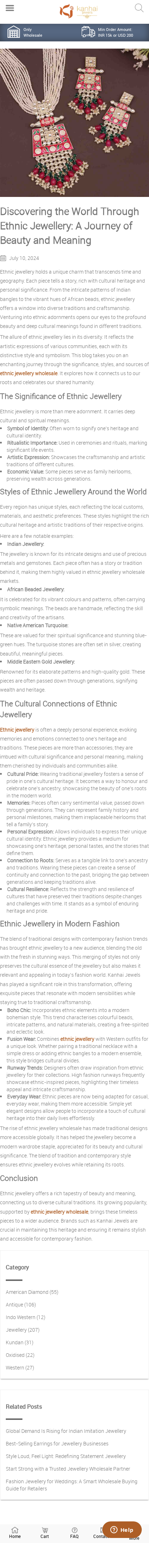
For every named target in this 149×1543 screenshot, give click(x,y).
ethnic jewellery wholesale (29, 373)
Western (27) (20, 1367)
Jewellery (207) (22, 1329)
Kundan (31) (19, 1342)
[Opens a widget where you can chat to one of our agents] (122, 1530)
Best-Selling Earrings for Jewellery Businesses (57, 1443)
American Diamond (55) (32, 1291)
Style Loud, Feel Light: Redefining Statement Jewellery (66, 1456)
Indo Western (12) (25, 1317)
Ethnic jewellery (17, 729)
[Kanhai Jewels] (78, 11)
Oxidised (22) (20, 1354)
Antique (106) (21, 1304)
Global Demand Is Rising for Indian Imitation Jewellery (66, 1430)
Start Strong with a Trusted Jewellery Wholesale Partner (68, 1468)
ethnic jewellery (77, 1038)
